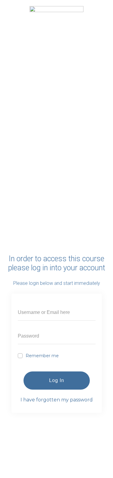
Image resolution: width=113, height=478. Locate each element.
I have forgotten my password (56, 400)
